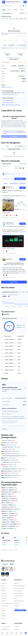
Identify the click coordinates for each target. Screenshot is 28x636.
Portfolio (3, 610)
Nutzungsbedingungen (19, 585)
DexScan (3, 600)
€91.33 (9, 496)
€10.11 (9, 507)
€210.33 (10, 519)
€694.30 (9, 504)
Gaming (3, 87)
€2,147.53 (10, 498)
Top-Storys (3, 593)
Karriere (16, 608)
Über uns (16, 583)
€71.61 (10, 500)
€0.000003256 (11, 526)
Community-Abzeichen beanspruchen (12, 104)
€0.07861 (8, 502)
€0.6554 (8, 517)
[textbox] (15, 175)
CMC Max (3, 590)
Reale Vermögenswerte (6, 603)
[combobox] (14, 48)
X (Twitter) (16, 626)
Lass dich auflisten (5, 626)
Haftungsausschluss (19, 600)
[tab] (17, 45)
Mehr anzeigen (23, 163)
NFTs (2, 608)
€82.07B (6, 5)
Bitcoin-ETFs (4, 595)
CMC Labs (3, 588)
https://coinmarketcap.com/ (11, 411)
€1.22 (8, 494)
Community (16, 629)
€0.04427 (10, 487)
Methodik (16, 603)
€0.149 (9, 511)
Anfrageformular (5, 629)
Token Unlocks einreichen (9, 102)
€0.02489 (9, 528)
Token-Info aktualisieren (9, 100)
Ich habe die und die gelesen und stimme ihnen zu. (14, 132)
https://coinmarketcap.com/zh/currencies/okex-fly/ (14, 418)
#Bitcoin (4, 226)
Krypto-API (3, 598)
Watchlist (3, 613)
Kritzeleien (3, 615)
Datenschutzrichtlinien (19, 588)
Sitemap (3, 618)
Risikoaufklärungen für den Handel (10, 132)
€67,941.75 (10, 489)
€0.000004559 (11, 524)
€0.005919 (10, 513)
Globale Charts (4, 605)
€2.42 (12, 509)
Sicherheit (16, 605)
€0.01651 (12, 492)
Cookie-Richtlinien (18, 593)
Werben (3, 585)
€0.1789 (10, 515)
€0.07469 (10, 522)
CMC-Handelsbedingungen (14, 130)
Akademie (3, 583)
